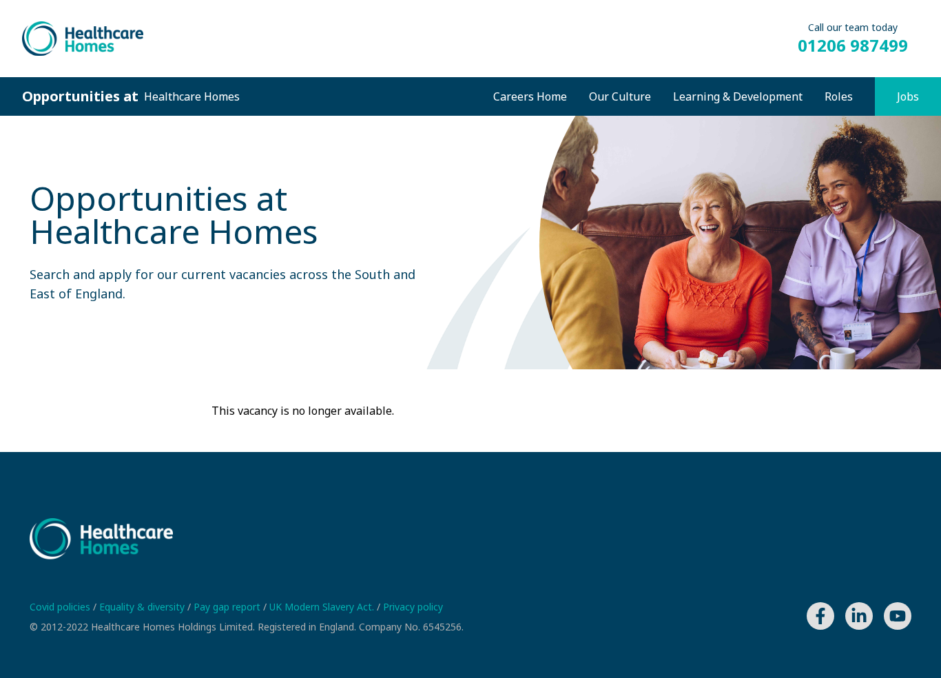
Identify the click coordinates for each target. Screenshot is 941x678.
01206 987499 (853, 45)
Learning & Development (738, 96)
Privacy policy (413, 606)
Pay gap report (228, 606)
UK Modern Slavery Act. (323, 606)
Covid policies (61, 606)
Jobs (908, 96)
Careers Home (530, 96)
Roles (839, 96)
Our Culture (620, 96)
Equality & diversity (143, 606)
